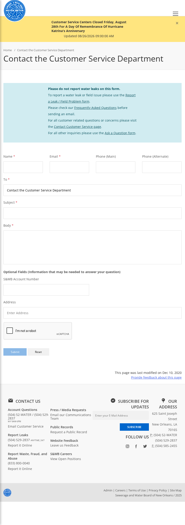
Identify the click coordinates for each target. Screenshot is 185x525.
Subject (10, 202)
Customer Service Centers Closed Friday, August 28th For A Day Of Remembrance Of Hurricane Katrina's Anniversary (88, 26)
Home (7, 50)
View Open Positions (65, 459)
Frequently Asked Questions (95, 108)
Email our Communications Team (70, 417)
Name (7, 156)
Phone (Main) (106, 156)
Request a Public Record (68, 432)
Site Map (176, 490)
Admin (108, 490)
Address (9, 302)
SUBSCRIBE (134, 427)
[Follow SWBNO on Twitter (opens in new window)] (145, 447)
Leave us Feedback (64, 445)
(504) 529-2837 (26, 440)
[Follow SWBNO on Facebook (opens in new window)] (136, 447)
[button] (175, 8)
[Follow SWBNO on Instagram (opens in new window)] (127, 447)
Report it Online (20, 445)
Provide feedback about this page (156, 377)
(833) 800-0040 (19, 463)
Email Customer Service (26, 426)
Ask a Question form (120, 133)
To (6, 179)
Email (54, 156)
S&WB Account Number (21, 279)
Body (8, 225)
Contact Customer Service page (77, 126)
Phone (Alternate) (155, 156)
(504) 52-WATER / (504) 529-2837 (28, 417)
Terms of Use (137, 490)
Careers (120, 490)
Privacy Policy (158, 490)
